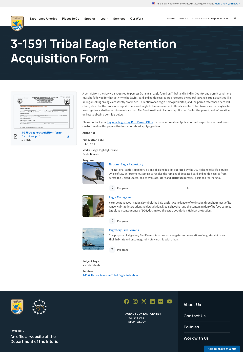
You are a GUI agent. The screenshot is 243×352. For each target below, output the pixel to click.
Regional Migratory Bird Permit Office (130, 122)
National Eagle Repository (126, 164)
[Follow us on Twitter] (145, 301)
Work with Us (196, 338)
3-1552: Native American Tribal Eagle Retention (110, 275)
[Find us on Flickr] (161, 301)
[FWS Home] (17, 23)
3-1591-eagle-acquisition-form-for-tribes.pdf (41, 134)
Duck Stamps (199, 18)
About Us (192, 304)
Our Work (136, 18)
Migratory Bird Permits (124, 230)
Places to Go (70, 18)
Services (119, 18)
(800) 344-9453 (135, 317)
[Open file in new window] (15, 137)
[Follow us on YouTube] (171, 301)
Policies (191, 327)
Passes (171, 18)
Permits (184, 18)
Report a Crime (219, 18)
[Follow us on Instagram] (136, 301)
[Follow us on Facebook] (128, 301)
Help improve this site (221, 349)
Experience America (43, 18)
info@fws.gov (136, 321)
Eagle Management (122, 197)
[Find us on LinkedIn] (153, 301)
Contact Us (195, 315)
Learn (104, 18)
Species (90, 18)
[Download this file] (69, 136)
